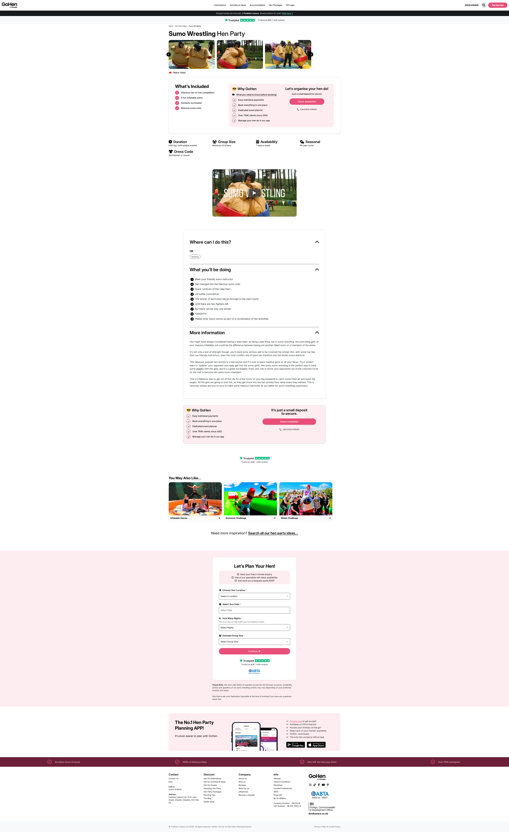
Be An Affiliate (280, 798)
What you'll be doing (210, 269)
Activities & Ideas (238, 5)
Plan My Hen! (498, 5)
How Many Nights (232, 618)
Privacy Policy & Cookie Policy (327, 827)
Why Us (242, 782)
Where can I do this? (210, 242)
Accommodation (257, 5)
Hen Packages (275, 5)
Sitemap (277, 778)
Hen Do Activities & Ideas (214, 782)
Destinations (220, 5)
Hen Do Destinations (212, 778)
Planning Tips (209, 795)
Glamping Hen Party (212, 788)
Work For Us (244, 788)
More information (207, 332)
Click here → (287, 13)
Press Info (278, 795)
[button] (484, 5)
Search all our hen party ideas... (273, 533)
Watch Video (179, 72)
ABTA (276, 792)
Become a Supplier (247, 795)
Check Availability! (307, 101)
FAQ (170, 782)
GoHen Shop (209, 801)
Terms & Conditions (282, 782)
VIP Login (290, 5)
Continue (253, 651)
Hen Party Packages (212, 792)
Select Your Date (231, 604)
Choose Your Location (234, 590)
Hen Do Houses (210, 785)
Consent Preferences (283, 788)
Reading (195, 257)
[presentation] (168, 54)
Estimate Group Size (233, 635)
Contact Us (173, 778)
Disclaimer (278, 785)
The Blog (207, 798)
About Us (243, 778)
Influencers (243, 792)
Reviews (242, 785)
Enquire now (296, 721)
